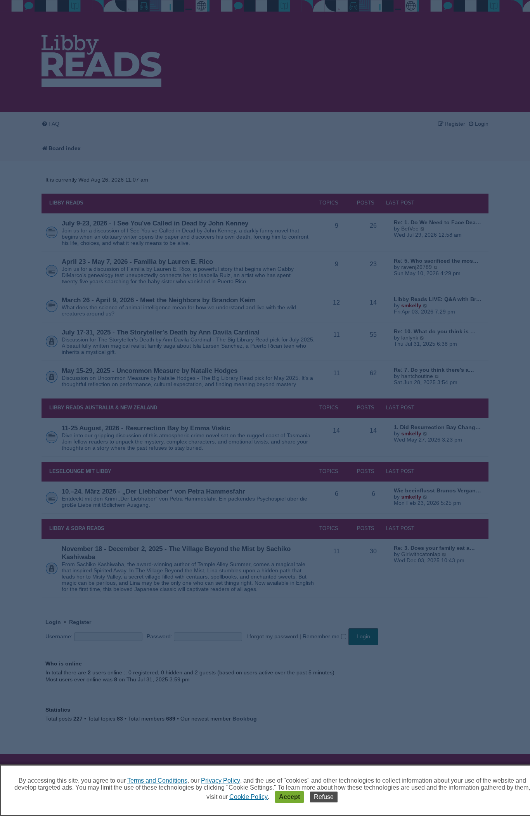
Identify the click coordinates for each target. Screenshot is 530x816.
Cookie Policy (248, 796)
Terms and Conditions (157, 780)
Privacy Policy (220, 780)
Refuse (324, 796)
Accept (289, 796)
